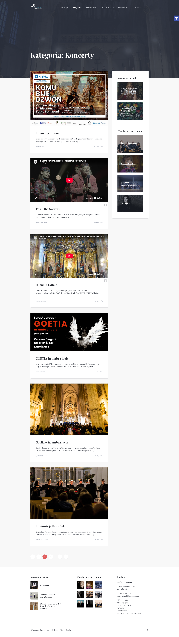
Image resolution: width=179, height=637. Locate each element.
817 (98, 456)
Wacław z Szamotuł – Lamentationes (48, 595)
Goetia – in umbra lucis (52, 442)
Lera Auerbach (126, 203)
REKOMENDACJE (92, 8)
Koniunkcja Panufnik (50, 526)
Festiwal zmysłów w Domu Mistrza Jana (129, 89)
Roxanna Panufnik (128, 164)
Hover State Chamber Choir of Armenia (129, 183)
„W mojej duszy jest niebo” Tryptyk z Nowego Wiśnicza (50, 606)
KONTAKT (137, 8)
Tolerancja (44, 585)
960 (97, 372)
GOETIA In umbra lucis (52, 358)
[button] (176, 18)
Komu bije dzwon (48, 133)
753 (98, 539)
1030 (97, 146)
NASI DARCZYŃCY (108, 8)
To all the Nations (48, 209)
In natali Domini (47, 285)
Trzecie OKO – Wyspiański (127, 109)
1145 (98, 301)
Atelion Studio (65, 630)
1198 (97, 222)
